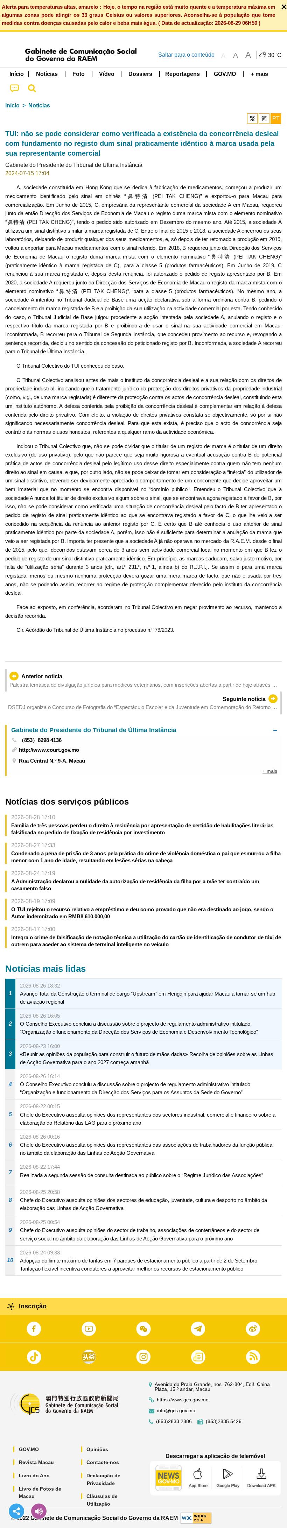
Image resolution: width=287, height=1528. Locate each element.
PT (276, 118)
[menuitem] (47, 74)
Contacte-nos (102, 1462)
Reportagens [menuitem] (182, 74)
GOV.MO (29, 1449)
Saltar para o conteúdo (186, 55)
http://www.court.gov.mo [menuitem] (49, 750)
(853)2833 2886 (174, 1421)
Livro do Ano (34, 1475)
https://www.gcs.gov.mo (183, 1399)
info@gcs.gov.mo (176, 1410)
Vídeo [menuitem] (106, 74)
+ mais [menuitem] (269, 771)
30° (274, 55)
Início (12, 105)
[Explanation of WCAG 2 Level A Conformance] (196, 1518)
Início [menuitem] (16, 74)
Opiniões (97, 1449)
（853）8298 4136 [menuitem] (40, 740)
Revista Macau (36, 1462)
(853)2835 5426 (223, 1421)
